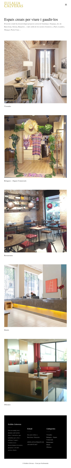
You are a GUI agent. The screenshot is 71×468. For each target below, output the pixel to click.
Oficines (49, 447)
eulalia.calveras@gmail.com (35, 442)
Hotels (48, 444)
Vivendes (49, 435)
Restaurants (50, 442)
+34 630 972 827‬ (32, 444)
